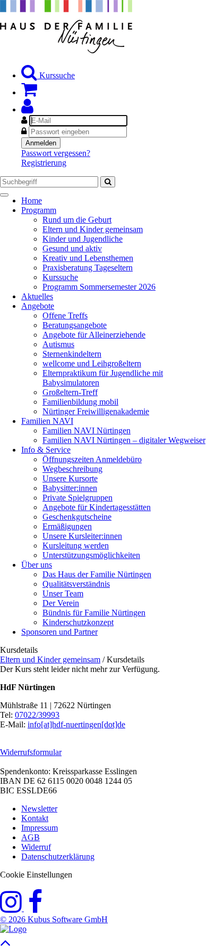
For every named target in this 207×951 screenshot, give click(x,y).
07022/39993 (37, 714)
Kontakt (34, 818)
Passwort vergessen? (55, 153)
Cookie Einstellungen (36, 874)
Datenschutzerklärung (57, 856)
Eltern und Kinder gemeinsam (50, 659)
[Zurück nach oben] (5, 945)
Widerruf (36, 846)
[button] (27, 109)
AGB (30, 837)
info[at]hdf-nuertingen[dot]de (76, 724)
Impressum (39, 827)
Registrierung (43, 162)
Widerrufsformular (31, 752)
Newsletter (39, 808)
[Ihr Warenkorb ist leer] (29, 92)
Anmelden (40, 143)
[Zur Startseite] (66, 50)
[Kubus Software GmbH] (13, 928)
